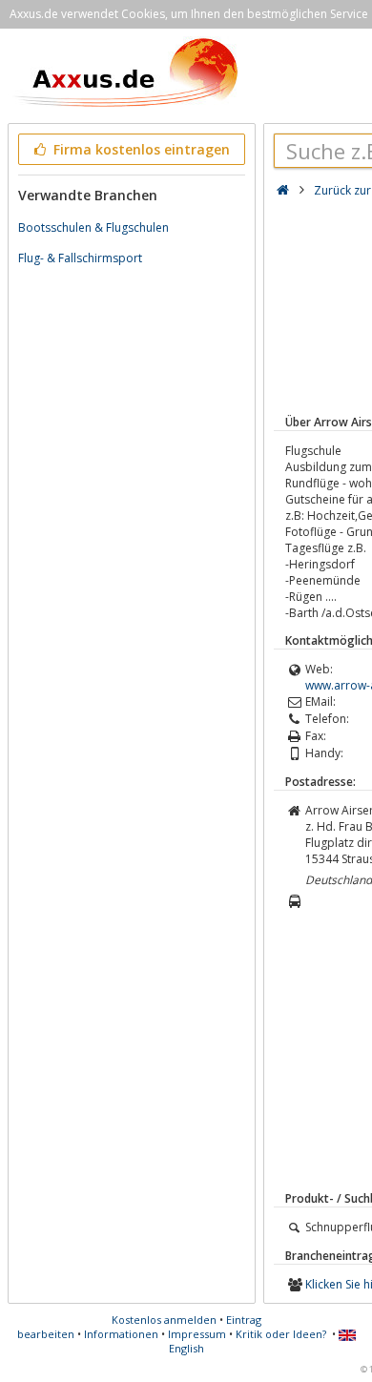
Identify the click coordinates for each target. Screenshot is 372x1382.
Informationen (121, 1334)
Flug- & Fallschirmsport (80, 258)
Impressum (197, 1334)
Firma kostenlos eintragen (140, 149)
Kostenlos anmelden (164, 1319)
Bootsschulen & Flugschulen (93, 227)
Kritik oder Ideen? (281, 1334)
